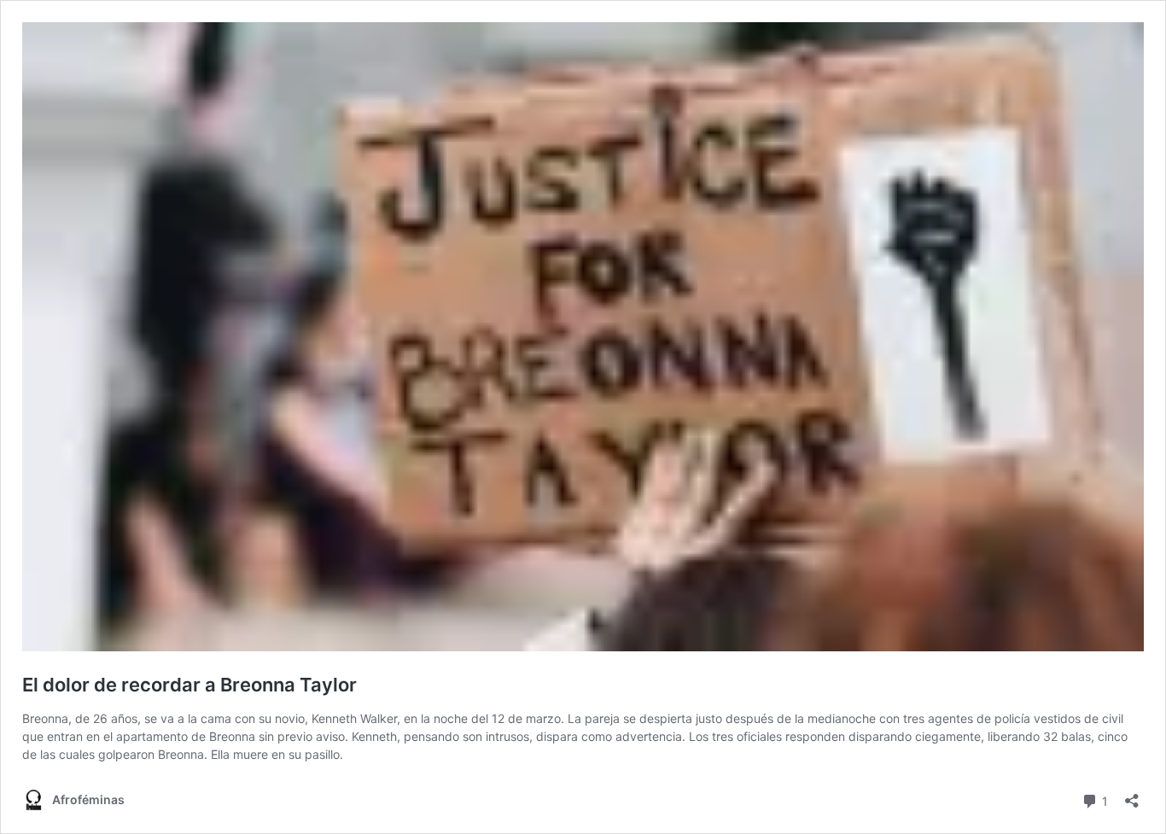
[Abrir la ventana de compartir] (1132, 795)
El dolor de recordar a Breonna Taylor (189, 685)
